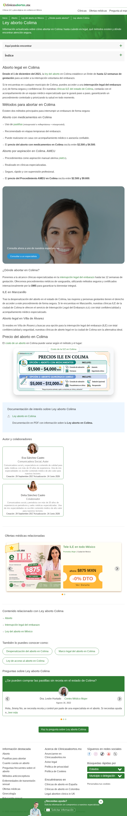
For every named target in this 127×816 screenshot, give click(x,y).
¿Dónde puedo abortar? (58, 18)
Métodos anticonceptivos (16, 776)
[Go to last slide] (9, 568)
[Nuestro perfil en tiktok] (102, 755)
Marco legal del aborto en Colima (77, 651)
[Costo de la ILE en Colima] (63, 371)
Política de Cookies (55, 771)
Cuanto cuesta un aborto (15, 763)
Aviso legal (51, 762)
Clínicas (82, 10)
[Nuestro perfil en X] (115, 755)
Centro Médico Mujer (75, 698)
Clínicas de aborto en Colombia (62, 789)
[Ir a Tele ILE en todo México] (35, 567)
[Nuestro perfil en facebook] (89, 755)
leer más (13, 712)
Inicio (4, 18)
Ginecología (9, 793)
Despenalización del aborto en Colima (27, 651)
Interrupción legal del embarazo (22, 624)
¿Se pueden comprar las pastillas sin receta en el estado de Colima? (51, 680)
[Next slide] (117, 568)
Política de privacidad (56, 766)
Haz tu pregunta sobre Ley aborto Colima (63, 729)
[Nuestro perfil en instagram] (96, 755)
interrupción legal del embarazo (77, 277)
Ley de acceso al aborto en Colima (25, 661)
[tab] (62, 594)
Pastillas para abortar (14, 758)
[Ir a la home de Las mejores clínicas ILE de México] (22, 5)
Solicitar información (62, 810)
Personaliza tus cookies (98, 784)
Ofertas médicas (98, 10)
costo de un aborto (15, 343)
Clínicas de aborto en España (61, 784)
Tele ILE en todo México (79, 546)
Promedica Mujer (69, 552)
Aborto (14, 18)
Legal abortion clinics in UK (60, 793)
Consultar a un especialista (23, 256)
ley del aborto (52, 74)
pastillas (18, 124)
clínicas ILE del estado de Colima (75, 89)
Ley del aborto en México (32, 18)
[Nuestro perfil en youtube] (109, 755)
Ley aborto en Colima (24, 416)
